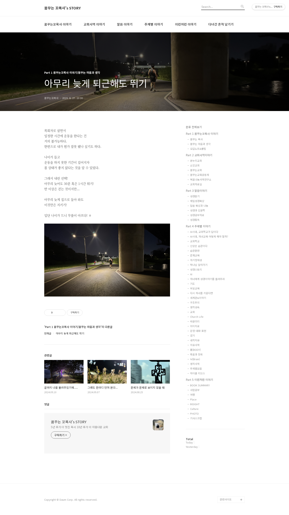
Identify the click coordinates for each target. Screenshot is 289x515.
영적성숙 (195, 307)
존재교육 (195, 255)
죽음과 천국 (196, 354)
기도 (192, 283)
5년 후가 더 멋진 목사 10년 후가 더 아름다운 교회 (79, 427)
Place (193, 399)
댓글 (46, 404)
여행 (192, 395)
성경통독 (195, 220)
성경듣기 (195, 196)
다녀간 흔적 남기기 (221, 24)
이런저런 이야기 (185, 24)
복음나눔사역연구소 (200, 179)
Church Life (196, 317)
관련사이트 (226, 499)
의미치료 (195, 326)
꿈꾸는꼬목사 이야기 (58, 24)
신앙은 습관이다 (198, 246)
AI (191, 274)
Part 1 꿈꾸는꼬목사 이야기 (202, 134)
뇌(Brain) (195, 359)
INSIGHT (195, 404)
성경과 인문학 (197, 210)
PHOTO (194, 413)
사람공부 (195, 390)
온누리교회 (196, 160)
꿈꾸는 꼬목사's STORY (62, 8)
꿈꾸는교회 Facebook (232, 487)
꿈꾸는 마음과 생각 (200, 144)
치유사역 (195, 345)
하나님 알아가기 (198, 265)
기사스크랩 (196, 418)
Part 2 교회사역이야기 (199, 155)
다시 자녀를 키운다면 (201, 293)
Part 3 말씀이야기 (196, 191)
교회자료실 (196, 184)
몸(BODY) (195, 350)
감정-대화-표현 (198, 331)
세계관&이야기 (198, 298)
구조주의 (195, 302)
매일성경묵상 (197, 201)
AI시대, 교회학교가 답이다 (204, 232)
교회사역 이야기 (94, 24)
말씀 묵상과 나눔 (199, 205)
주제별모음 (196, 368)
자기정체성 (196, 260)
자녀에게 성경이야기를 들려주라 (207, 279)
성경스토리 (196, 269)
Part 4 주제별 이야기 (198, 226)
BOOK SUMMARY (200, 385)
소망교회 (195, 165)
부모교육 (195, 288)
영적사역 (195, 364)
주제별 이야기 (153, 24)
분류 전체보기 (194, 127)
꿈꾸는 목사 (196, 139)
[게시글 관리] (61, 313)
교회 (192, 312)
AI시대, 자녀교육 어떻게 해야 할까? (209, 236)
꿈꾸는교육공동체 (199, 175)
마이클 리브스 (197, 373)
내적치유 (195, 340)
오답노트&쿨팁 (198, 149)
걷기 (192, 335)
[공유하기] (56, 313)
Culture (194, 409)
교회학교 (195, 241)
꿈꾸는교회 (196, 170)
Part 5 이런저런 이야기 (199, 380)
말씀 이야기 (125, 24)
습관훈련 (195, 250)
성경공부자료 (197, 215)
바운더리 (195, 321)
